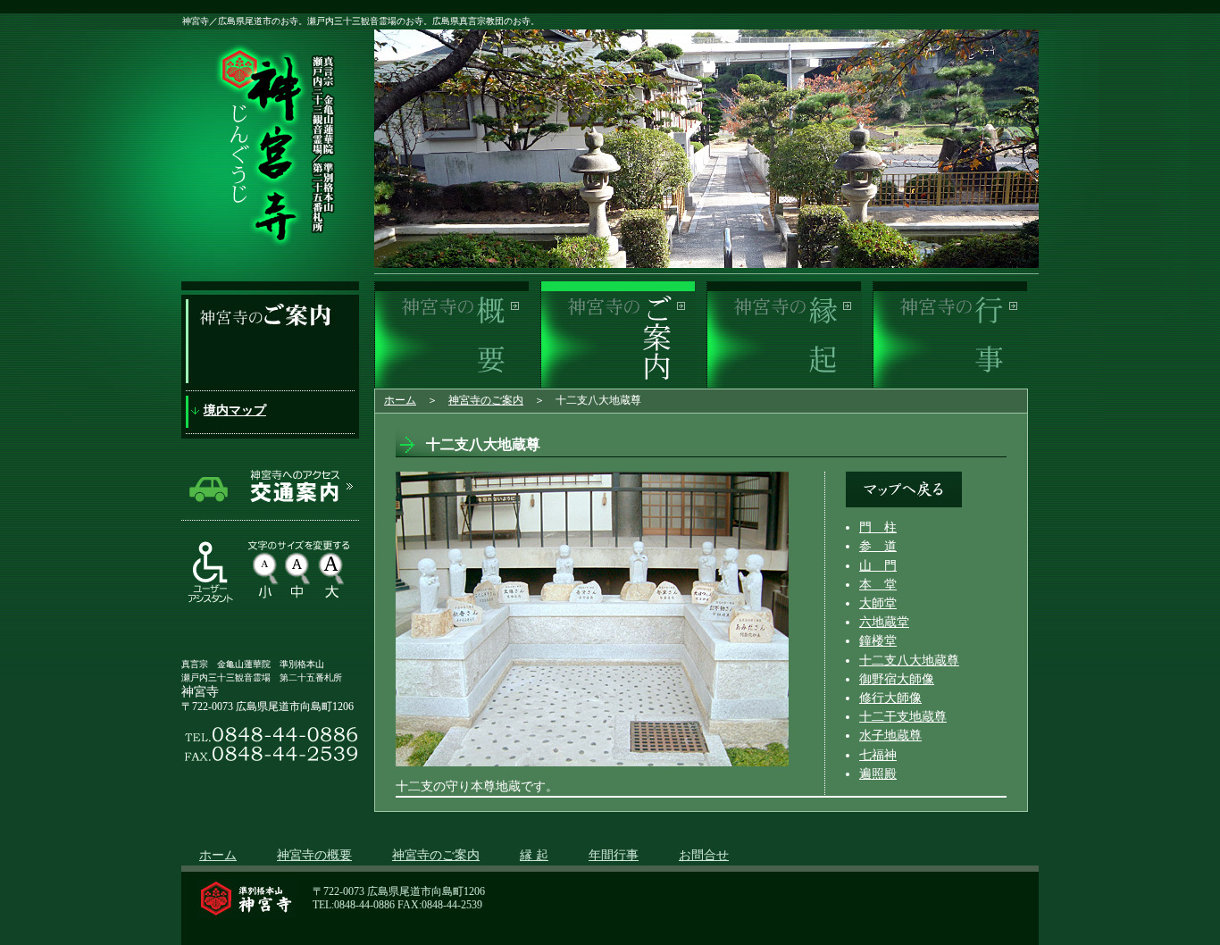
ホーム (400, 400)
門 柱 (878, 527)
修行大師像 (890, 698)
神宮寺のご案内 (485, 400)
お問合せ (704, 855)
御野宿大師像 (896, 679)
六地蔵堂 (884, 622)
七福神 (878, 755)
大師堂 (878, 603)
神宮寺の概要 (314, 855)
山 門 (878, 566)
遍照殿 (878, 774)
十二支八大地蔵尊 (909, 660)
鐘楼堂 (878, 641)
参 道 (878, 546)
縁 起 (534, 855)
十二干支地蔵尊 (903, 716)
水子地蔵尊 (890, 735)
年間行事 (614, 855)
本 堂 (878, 584)
